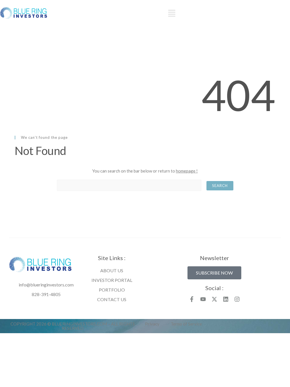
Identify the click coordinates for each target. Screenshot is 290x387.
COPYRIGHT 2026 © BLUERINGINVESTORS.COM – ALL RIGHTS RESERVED (72, 326)
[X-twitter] (214, 299)
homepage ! (187, 170)
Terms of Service (186, 323)
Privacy (152, 323)
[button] (214, 272)
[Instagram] (237, 299)
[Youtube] (203, 299)
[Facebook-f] (192, 299)
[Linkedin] (226, 299)
